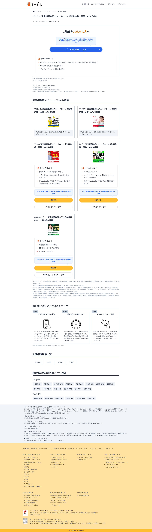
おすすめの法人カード (112, 464)
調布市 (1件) (49, 398)
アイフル (26, 476)
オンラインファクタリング (58, 502)
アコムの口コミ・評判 (53, 207)
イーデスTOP (37, 11)
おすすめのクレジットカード (114, 459)
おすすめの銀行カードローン (59, 459)
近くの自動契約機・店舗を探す (33, 486)
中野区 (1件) (37, 384)
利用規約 (56, 449)
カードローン (46, 11)
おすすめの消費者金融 (30, 469)
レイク (26, 481)
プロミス (53, 11)
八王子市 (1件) (80, 398)
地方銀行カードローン (57, 462)
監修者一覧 (63, 449)
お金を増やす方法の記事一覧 (32, 495)
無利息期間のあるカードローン (33, 462)
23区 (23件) (36, 380)
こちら (36, 428)
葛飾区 (65, 11)
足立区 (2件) (69, 384)
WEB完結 (26, 467)
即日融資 (26, 464)
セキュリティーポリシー (97, 449)
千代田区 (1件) (46, 389)
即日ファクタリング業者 (58, 500)
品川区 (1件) (47, 384)
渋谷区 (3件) (89, 384)
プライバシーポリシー (82, 449)
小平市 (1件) (59, 398)
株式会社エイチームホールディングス (62, 513)
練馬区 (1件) (57, 389)
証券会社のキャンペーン (31, 497)
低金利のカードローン (57, 457)
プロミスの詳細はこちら (76, 49)
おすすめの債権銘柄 (29, 502)
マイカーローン (55, 467)
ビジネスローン (55, 505)
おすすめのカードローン (31, 457)
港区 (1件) (37, 389)
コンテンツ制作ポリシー (98, 4)
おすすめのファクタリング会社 (60, 497)
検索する (53, 200)
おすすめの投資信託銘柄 (31, 500)
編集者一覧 (71, 449)
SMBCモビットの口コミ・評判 (53, 275)
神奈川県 (37, 362)
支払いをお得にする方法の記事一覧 (116, 457)
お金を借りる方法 (29, 472)
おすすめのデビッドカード (113, 467)
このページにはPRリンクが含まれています (47, 21)
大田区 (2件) (79, 384)
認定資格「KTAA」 (76, 523)
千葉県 (71, 362)
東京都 (60, 11)
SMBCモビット (28, 484)
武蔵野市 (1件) (38, 398)
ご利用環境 (26, 449)
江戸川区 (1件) (58, 384)
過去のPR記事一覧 (83, 495)
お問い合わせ (122, 4)
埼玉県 (60, 362)
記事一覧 (110, 4)
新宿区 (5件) (100, 384)
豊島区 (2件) (110, 384)
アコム (26, 479)
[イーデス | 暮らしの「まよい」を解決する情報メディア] (34, 5)
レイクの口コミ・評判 (98, 207)
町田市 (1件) (69, 398)
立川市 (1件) (91, 398)
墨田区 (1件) (68, 389)
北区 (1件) (78, 389)
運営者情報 (85, 4)
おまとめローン (82, 459)
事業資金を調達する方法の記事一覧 (61, 495)
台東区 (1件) (87, 389)
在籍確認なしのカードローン (32, 459)
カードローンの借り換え (85, 457)
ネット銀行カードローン (58, 464)
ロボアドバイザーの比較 (31, 505)
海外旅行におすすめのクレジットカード (117, 462)
